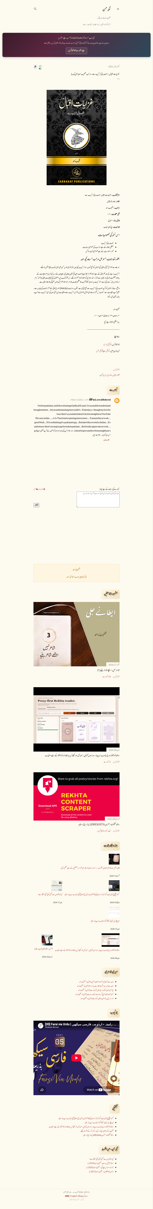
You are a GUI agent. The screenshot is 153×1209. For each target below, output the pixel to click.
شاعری (109, 375)
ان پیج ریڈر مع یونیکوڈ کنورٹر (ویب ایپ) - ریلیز (105, 921)
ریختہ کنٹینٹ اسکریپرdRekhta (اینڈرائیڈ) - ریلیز (99, 824)
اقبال (114, 375)
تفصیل (34, 489)
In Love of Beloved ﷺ (100, 400)
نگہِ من (106, 10)
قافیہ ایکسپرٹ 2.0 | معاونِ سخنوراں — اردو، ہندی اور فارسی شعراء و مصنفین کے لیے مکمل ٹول (90, 868)
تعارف (89, 25)
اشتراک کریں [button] (116, 370)
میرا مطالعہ (96, 25)
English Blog (76, 1196)
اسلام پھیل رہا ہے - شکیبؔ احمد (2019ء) (101, 1163)
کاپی (36, 505)
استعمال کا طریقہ (40, 489)
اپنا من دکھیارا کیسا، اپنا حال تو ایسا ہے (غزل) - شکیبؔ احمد (96, 990)
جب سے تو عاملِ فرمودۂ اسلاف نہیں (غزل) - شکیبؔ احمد (96, 982)
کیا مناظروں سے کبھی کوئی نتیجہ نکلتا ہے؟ (50, 895)
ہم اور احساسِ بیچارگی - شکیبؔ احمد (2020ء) (100, 1168)
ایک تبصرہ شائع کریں (104, 831)
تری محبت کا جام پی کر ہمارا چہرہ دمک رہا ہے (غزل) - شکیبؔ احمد (94, 995)
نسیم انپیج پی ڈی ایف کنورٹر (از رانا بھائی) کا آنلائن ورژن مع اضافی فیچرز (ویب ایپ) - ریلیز (92, 895)
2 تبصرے (107, 762)
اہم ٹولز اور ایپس (106, 25)
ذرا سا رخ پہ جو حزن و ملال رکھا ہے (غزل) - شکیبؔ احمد (97, 999)
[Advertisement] (76, 536)
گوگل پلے (106, 351)
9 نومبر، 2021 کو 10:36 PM (79, 400)
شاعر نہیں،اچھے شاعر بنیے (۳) (108, 670)
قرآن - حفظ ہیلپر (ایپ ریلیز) (43, 949)
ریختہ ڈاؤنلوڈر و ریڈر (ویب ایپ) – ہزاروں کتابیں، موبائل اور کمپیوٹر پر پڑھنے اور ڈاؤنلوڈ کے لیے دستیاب (82, 755)
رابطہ (84, 25)
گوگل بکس (99, 351)
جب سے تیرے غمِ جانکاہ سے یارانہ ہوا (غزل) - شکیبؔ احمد (95, 986)
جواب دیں (106, 440)
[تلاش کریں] (35, 8)
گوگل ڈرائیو (107, 345)
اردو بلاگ (85, 1196)
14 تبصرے (106, 677)
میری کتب (103, 375)
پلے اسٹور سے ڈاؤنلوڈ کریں (76, 51)
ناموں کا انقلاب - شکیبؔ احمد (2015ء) (101, 1172)
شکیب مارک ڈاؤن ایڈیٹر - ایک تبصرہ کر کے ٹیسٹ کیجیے (97, 1131)
